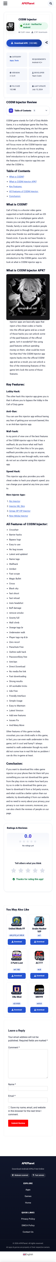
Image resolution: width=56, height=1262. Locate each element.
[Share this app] (46, 42)
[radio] (13, 870)
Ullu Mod (16, 997)
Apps (12, 61)
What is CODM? (16, 176)
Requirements (39, 59)
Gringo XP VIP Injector (19, 511)
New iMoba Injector (18, 516)
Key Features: (15, 186)
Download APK (25, 43)
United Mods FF (17, 928)
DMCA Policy (28, 1225)
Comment (14, 1047)
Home (28, 1202)
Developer (39, 73)
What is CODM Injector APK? (23, 181)
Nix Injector (14, 501)
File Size (15, 86)
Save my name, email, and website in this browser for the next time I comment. (27, 1111)
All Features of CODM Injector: (23, 191)
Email (12, 1096)
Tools (17, 61)
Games (28, 1196)
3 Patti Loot (17, 963)
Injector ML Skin (17, 506)
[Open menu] (5, 3)
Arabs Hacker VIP (39, 930)
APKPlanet (28, 3)
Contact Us (28, 1231)
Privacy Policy (28, 1218)
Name (12, 1084)
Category (16, 57)
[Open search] (51, 3)
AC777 (39, 963)
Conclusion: (15, 196)
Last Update (40, 86)
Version (15, 73)
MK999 (39, 997)
